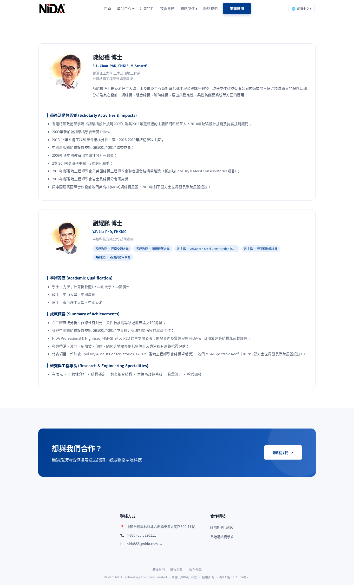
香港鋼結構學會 (222, 536)
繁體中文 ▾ (302, 8)
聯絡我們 (210, 8)
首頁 (107, 8)
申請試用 (237, 8)
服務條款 (195, 569)
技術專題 (167, 8)
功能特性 (147, 8)
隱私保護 (176, 569)
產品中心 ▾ (125, 8)
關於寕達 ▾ (188, 8)
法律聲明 (158, 569)
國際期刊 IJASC (221, 527)
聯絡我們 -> (283, 452)
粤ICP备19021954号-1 (234, 577)
